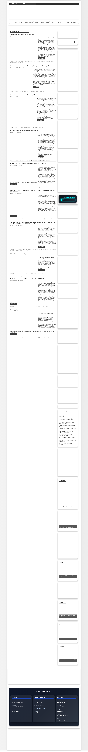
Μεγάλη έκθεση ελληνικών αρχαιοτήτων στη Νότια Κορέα (67, 616)
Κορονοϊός (42, 218)
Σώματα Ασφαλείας (45, 22)
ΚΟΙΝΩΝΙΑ (31, 273)
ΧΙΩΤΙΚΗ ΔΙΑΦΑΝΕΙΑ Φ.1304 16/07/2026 (66, 87)
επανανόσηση (33, 218)
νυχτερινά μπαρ (13, 62)
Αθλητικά (53, 22)
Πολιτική (12, 249)
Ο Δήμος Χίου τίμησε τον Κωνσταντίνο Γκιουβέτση (66, 660)
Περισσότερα (41, 58)
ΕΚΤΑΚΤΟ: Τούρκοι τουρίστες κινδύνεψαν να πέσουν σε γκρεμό (28, 163)
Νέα (16, 22)
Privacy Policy (44, 751)
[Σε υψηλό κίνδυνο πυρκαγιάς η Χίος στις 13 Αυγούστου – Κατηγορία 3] (21, 69)
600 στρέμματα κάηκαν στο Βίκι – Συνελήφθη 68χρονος (66, 435)
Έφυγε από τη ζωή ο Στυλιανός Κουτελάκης (65, 444)
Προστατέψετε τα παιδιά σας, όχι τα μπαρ (22, 34)
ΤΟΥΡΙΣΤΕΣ (34, 187)
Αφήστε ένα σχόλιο (43, 187)
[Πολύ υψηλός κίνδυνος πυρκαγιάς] (24, 313)
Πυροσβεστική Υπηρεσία (22, 187)
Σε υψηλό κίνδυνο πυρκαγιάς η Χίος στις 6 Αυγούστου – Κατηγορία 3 (29, 95)
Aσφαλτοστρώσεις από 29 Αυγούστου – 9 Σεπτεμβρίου (67, 415)
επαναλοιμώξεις (28, 218)
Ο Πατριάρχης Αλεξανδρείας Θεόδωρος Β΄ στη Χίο (47, 4)
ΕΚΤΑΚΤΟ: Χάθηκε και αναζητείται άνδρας (21, 254)
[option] (68, 522)
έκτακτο (21, 273)
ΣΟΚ (34, 273)
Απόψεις (12, 61)
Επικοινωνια (73, 22)
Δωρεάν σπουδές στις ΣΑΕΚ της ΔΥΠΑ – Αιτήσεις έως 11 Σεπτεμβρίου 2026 (67, 418)
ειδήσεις (33, 249)
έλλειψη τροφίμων (29, 306)
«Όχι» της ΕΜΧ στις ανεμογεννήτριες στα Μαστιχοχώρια (67, 441)
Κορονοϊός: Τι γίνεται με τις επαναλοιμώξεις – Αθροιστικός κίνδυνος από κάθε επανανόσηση (32, 191)
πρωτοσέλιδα (66, 506)
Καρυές (24, 273)
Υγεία (22, 218)
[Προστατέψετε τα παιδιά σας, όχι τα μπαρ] (24, 38)
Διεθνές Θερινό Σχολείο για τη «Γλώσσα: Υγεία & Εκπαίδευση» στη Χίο (67, 526)
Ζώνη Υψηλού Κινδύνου (24, 160)
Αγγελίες (67, 22)
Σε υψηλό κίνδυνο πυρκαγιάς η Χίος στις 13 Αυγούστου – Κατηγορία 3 (29, 66)
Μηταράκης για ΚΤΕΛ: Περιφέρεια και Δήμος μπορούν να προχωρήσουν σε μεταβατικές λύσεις (66, 422)
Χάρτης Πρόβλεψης (44, 160)
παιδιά (17, 62)
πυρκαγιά (37, 91)
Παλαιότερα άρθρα (15, 341)
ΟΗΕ (39, 306)
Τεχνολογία (60, 22)
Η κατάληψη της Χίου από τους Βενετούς (67, 428)
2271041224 (59, 715)
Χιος (43, 91)
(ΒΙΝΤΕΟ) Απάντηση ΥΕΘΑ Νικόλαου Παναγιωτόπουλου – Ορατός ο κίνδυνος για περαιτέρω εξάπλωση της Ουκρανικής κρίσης (32, 222)
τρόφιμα (41, 306)
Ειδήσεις (20, 22)
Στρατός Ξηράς (17, 249)
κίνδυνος (52, 61)
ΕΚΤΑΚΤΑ (12, 91)
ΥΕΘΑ (17, 250)
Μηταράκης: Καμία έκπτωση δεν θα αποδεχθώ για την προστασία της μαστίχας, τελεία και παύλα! (66, 431)
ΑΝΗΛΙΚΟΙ (29, 61)
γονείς (37, 61)
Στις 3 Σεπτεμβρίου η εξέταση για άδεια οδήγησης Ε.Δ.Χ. (67, 438)
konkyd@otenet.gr (61, 720)
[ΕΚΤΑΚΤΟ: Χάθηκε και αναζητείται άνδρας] (24, 257)
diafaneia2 (21, 36)
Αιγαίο (30, 249)
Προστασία (21, 62)
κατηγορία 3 (22, 91)
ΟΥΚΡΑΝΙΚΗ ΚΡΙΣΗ (53, 249)
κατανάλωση (48, 61)
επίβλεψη (40, 61)
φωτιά (37, 160)
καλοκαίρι (43, 61)
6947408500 (65, 715)
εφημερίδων (70, 506)
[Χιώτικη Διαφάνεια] (46, 18)
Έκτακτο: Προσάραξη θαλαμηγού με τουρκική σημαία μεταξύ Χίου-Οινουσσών (67, 638)
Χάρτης (40, 91)
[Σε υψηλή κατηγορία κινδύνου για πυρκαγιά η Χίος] (23, 134)
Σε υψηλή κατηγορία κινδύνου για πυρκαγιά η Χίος (24, 130)
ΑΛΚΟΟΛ (26, 61)
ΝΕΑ (39, 249)
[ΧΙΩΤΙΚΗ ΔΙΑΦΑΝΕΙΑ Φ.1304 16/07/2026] (68, 69)
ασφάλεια (33, 61)
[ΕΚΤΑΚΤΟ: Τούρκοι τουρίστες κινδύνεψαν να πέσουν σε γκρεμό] (24, 167)
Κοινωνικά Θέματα (29, 22)
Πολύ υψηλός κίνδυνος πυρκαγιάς (19, 310)
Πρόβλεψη (32, 127)
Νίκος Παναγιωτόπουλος (45, 249)
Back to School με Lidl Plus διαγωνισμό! (67, 576)
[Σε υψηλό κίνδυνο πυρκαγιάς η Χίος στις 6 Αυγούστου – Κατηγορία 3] (23, 98)
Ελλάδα (36, 22)
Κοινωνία (19, 61)
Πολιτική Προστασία (31, 91)
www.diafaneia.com (38, 712)
